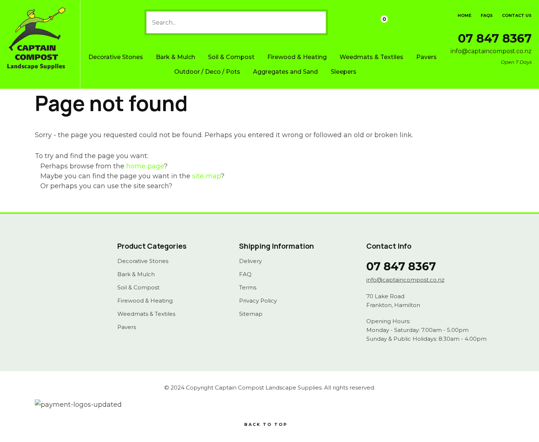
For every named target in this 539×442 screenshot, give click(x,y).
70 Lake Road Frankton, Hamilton (393, 300)
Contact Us (517, 15)
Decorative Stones (115, 57)
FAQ (245, 274)
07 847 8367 (495, 38)
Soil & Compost (231, 57)
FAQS (487, 15)
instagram (67, 268)
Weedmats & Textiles (371, 57)
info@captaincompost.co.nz (491, 51)
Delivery (250, 261)
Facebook (50, 268)
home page (145, 166)
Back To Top (265, 424)
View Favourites (360, 22)
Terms (247, 287)
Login (341, 23)
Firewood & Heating (297, 57)
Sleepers (343, 71)
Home (465, 15)
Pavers (426, 57)
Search (317, 22)
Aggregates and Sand (285, 71)
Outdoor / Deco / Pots (207, 71)
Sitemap (251, 314)
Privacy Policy (258, 300)
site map (206, 176)
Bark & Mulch (175, 57)
